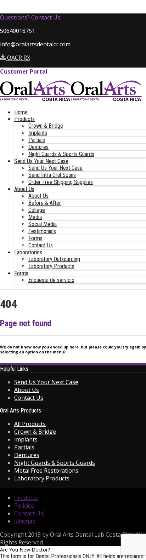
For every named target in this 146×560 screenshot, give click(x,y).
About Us (24, 189)
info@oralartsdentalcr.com (35, 44)
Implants (37, 132)
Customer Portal (23, 71)
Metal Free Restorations (46, 470)
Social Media (42, 224)
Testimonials (42, 231)
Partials (36, 140)
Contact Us (40, 245)
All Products (30, 424)
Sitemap (25, 521)
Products (24, 119)
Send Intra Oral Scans (52, 175)
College (36, 210)
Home (21, 112)
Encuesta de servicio (51, 280)
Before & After (44, 203)
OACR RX (18, 58)
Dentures (38, 147)
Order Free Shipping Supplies (60, 182)
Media (35, 217)
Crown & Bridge (45, 125)
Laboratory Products (51, 266)
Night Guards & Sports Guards (61, 154)
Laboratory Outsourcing (54, 259)
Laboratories (28, 252)
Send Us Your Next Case (41, 161)
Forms (35, 238)
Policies (24, 505)
